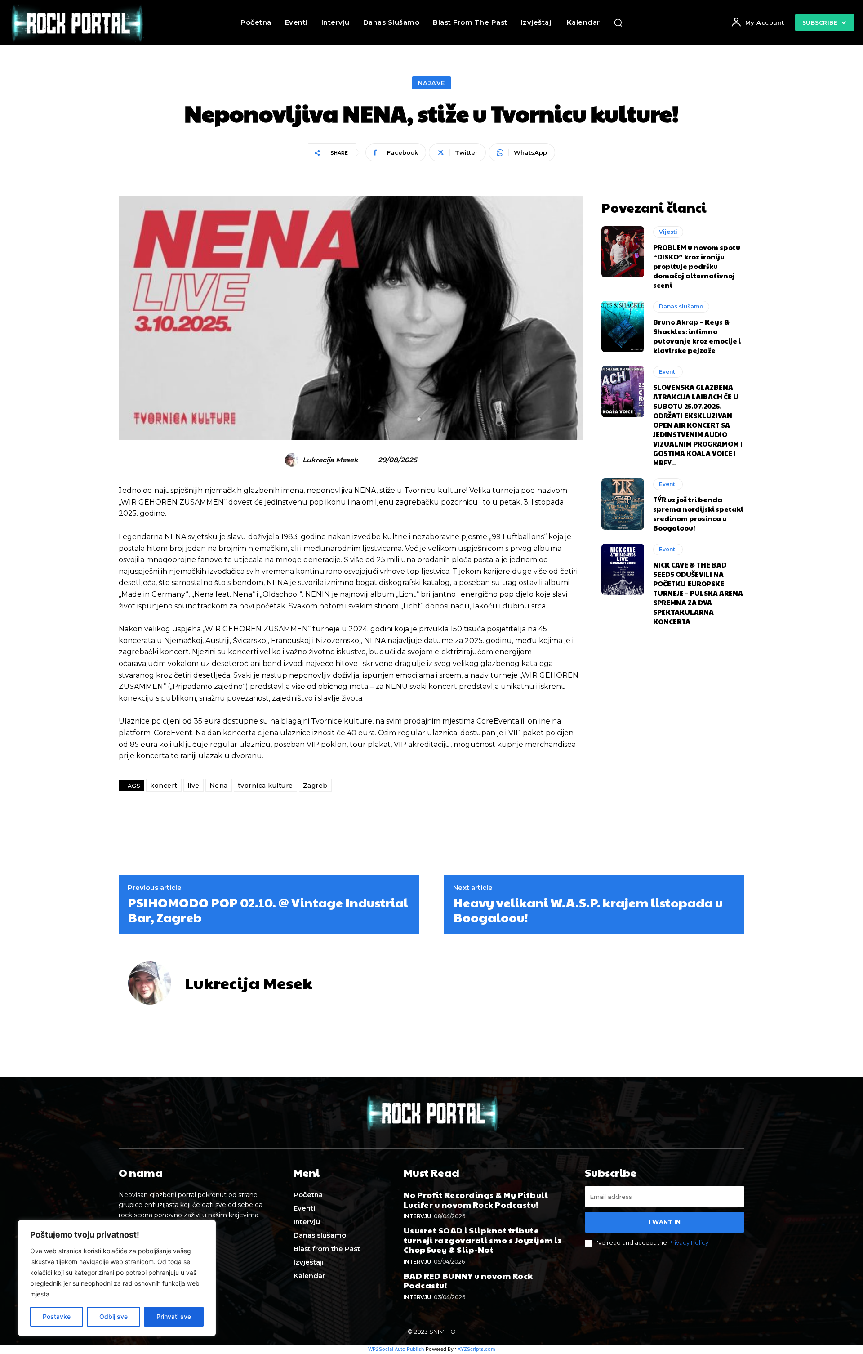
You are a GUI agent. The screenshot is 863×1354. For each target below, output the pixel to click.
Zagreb (315, 786)
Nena (218, 786)
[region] (117, 1278)
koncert (164, 786)
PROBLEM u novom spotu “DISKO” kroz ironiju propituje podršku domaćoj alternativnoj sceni (696, 266)
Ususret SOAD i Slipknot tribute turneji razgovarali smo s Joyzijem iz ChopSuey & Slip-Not (483, 1239)
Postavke (57, 1316)
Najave (431, 82)
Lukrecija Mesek (330, 460)
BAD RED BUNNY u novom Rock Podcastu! (468, 1280)
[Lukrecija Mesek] (293, 460)
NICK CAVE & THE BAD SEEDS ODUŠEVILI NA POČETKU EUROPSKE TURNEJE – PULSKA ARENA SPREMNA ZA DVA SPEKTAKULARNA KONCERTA (698, 593)
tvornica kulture (265, 786)
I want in (665, 1221)
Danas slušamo (681, 306)
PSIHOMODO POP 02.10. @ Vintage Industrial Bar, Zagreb (268, 910)
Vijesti (668, 231)
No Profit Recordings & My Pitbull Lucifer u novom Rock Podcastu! (476, 1199)
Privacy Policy (688, 1242)
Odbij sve (113, 1316)
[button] (618, 22)
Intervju (418, 1216)
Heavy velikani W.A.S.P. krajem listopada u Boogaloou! (588, 910)
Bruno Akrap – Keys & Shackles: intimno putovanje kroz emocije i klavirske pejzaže (697, 336)
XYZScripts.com (476, 1349)
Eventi (668, 371)
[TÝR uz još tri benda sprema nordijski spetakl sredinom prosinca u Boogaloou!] (622, 504)
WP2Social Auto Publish (396, 1349)
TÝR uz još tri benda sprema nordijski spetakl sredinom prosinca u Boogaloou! (698, 513)
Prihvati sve (173, 1316)
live (193, 786)
